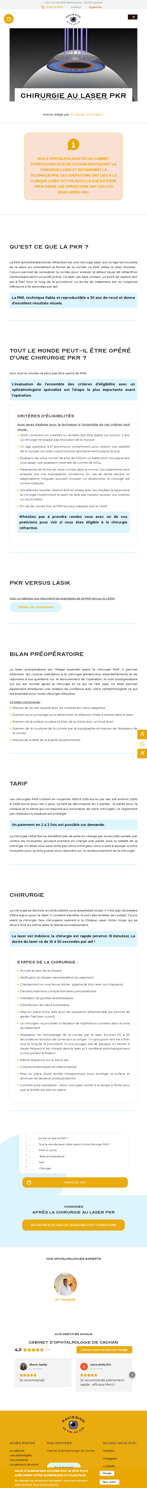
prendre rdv (75, 1182)
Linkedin (109, 1466)
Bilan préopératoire (45, 1155)
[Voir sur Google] (23, 1366)
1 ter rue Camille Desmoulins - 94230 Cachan (73, 2)
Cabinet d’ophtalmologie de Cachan (71, 1450)
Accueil (43, 98)
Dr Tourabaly (65, 1299)
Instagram (110, 1458)
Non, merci (109, 1482)
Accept (107, 1473)
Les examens (19, 1460)
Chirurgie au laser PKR (73, 95)
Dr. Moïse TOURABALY (87, 114)
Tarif (34, 1161)
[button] (15, 1375)
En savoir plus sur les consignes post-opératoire (73, 1225)
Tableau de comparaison (35, 607)
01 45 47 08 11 (54, 7)
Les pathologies (21, 1455)
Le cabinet (17, 1450)
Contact (76, 7)
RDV (8, 15)
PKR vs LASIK (41, 1149)
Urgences (95, 7)
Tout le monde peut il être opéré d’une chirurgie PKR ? (67, 1143)
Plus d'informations (46, 1484)
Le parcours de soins (24, 1464)
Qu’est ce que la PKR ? (46, 1137)
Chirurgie (38, 1167)
